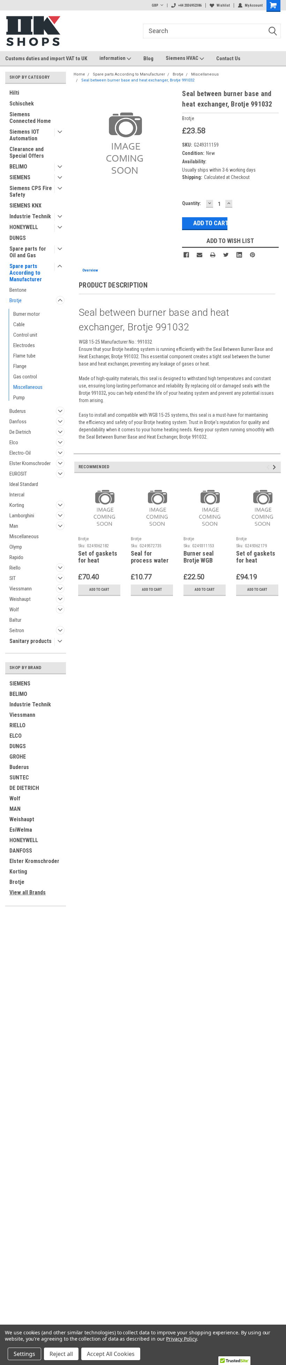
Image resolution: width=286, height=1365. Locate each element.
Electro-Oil (20, 453)
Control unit (25, 335)
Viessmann (20, 589)
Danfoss (18, 421)
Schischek (21, 103)
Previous (269, 467)
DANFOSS (20, 850)
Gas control (25, 377)
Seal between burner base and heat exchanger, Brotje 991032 (137, 80)
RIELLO (17, 725)
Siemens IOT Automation (24, 135)
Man (13, 526)
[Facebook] (186, 255)
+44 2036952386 (190, 5)
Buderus (17, 411)
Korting (16, 505)
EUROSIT (18, 474)
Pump (19, 397)
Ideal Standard (23, 484)
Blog (148, 58)
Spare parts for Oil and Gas (27, 252)
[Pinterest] (252, 255)
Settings (24, 1354)
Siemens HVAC (183, 58)
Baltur (15, 620)
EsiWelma (20, 829)
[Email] (199, 255)
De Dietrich (20, 432)
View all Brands (27, 892)
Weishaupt (20, 599)
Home (79, 74)
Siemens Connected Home (30, 117)
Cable (19, 324)
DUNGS (17, 238)
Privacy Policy (181, 1338)
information (113, 58)
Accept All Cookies (111, 1354)
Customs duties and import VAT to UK (46, 58)
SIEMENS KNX (25, 205)
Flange (20, 366)
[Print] (213, 255)
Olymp (15, 547)
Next (275, 467)
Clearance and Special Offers (26, 152)
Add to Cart (99, 589)
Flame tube (24, 356)
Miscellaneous (28, 387)
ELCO (15, 735)
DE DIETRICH (24, 788)
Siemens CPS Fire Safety (30, 191)
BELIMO (18, 166)
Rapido (16, 557)
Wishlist (223, 5)
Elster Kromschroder (30, 463)
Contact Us (228, 58)
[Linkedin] (239, 255)
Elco (13, 442)
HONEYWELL (23, 227)
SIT (12, 578)
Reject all (61, 1354)
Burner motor (26, 314)
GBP (155, 5)
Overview (90, 270)
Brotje (15, 300)
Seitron (16, 630)
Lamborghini (21, 515)
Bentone (18, 290)
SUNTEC (19, 777)
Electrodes (24, 345)
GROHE (17, 756)
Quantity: (191, 203)
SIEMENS (19, 177)
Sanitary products (30, 641)
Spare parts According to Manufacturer (25, 273)
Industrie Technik (30, 216)
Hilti (14, 92)
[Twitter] (226, 255)
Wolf (14, 609)
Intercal (16, 495)
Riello (15, 568)
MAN (15, 809)
